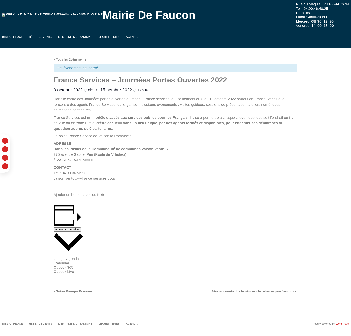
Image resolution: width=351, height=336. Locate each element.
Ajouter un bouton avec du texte (79, 195)
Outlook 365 (63, 267)
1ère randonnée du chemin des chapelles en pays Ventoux (254, 291)
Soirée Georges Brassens (73, 291)
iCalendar (61, 263)
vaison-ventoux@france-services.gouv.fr (86, 178)
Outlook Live (64, 272)
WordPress (342, 323)
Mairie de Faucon (149, 15)
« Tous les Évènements (70, 59)
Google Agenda (66, 259)
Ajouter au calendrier (67, 229)
